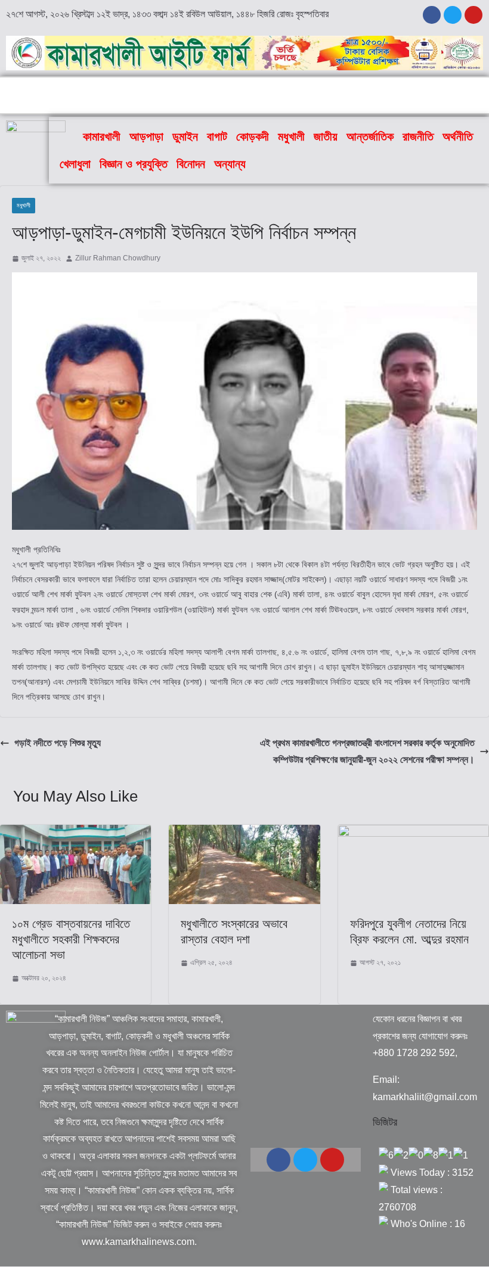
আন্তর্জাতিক (370, 136)
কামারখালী (101, 136)
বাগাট (217, 136)
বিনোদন (191, 163)
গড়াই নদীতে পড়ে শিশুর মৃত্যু (57, 743)
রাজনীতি (418, 136)
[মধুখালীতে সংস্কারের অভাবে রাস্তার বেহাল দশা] (244, 833)
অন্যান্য (230, 163)
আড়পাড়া (146, 136)
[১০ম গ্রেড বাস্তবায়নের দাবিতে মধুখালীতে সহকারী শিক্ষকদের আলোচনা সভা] (75, 833)
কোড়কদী (252, 136)
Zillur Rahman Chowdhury (117, 258)
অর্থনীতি (457, 136)
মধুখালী (291, 136)
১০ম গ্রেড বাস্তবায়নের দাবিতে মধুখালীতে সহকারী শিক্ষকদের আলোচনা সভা (71, 939)
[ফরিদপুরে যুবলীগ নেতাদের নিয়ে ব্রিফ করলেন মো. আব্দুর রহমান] (413, 833)
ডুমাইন (185, 136)
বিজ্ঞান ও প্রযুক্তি (134, 163)
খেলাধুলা (75, 163)
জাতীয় (326, 136)
